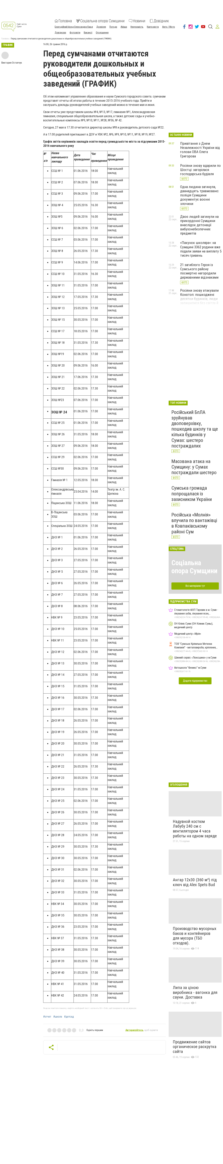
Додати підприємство (195, 680)
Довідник (161, 21)
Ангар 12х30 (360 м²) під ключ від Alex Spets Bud (195, 882)
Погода (113, 26)
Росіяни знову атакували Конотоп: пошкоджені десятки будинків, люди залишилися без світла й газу (199, 298)
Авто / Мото (168, 26)
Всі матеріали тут (195, 585)
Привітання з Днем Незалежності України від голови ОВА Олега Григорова (200, 149)
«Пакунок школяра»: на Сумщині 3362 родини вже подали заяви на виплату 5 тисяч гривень (200, 249)
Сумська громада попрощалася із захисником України (191, 493)
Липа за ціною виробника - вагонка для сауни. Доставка (195, 992)
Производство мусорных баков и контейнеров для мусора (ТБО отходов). (194, 935)
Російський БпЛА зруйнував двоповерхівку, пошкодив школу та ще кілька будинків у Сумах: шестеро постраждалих (194, 429)
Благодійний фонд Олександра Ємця (74, 26)
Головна (65, 21)
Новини (139, 21)
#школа (57, 1016)
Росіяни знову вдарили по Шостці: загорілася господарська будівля (200, 169)
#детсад (69, 1016)
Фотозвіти (75, 32)
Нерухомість (136, 26)
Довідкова (60, 32)
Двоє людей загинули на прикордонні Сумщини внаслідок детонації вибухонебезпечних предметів (199, 225)
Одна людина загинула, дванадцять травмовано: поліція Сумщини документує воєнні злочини (199, 195)
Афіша (124, 26)
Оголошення (102, 32)
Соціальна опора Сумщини (102, 21)
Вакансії (88, 32)
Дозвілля (101, 26)
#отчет (47, 1016)
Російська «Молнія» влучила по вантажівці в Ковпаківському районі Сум (194, 523)
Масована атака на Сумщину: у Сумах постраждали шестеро (194, 466)
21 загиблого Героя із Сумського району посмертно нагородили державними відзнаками (199, 271)
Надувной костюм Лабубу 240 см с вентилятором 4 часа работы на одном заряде (195, 828)
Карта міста (153, 26)
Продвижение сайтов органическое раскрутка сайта (194, 1047)
